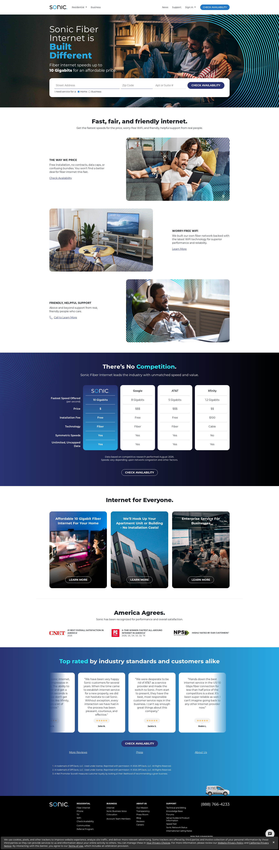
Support (176, 7)
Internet (110, 808)
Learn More (179, 249)
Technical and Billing (176, 808)
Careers (140, 825)
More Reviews (78, 752)
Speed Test (171, 824)
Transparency (143, 811)
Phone (80, 811)
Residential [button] (78, 7)
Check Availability (215, 7)
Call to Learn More (65, 317)
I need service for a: (65, 91)
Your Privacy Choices (158, 842)
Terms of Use (75, 846)
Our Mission (142, 808)
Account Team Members (118, 819)
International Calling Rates (179, 831)
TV (78, 814)
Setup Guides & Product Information (177, 819)
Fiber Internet (83, 808)
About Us (201, 752)
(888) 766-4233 (215, 804)
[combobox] (87, 85)
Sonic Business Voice (117, 811)
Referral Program (85, 829)
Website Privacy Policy (230, 842)
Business (96, 7)
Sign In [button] (189, 7)
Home (83, 91)
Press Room (142, 814)
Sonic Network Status (176, 827)
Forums (170, 814)
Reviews (140, 821)
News (165, 7)
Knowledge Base (174, 811)
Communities (83, 825)
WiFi (79, 818)
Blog (138, 818)
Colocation (112, 814)
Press (139, 752)
